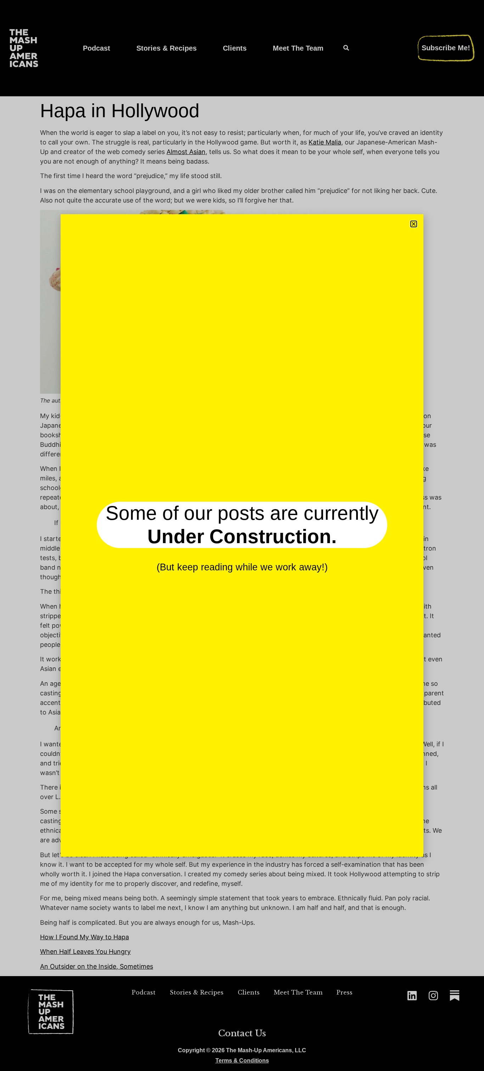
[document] (242, 535)
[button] (413, 224)
